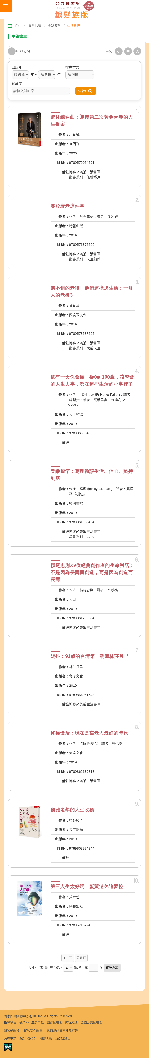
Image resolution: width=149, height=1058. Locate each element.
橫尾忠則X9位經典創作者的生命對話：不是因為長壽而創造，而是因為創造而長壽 (92, 572)
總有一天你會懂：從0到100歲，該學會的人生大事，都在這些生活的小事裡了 (92, 380)
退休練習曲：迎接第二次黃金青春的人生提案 (92, 120)
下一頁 (67, 957)
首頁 (18, 25)
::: (9, 45)
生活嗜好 (73, 25)
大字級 (137, 51)
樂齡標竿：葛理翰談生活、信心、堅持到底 (92, 474)
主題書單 (54, 25)
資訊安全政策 (33, 1030)
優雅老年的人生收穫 (72, 809)
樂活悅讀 (35, 25)
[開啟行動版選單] (6, 6)
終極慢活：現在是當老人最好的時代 (89, 732)
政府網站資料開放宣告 (62, 1030)
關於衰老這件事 (68, 205)
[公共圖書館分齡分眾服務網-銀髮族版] (74, 9)
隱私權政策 (11, 1030)
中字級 (128, 51)
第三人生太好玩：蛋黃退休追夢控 (87, 886)
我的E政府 (8, 1047)
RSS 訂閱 (23, 51)
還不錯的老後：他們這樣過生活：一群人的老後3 (92, 291)
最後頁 (81, 957)
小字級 (119, 51)
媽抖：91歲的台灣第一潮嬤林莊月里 (90, 656)
